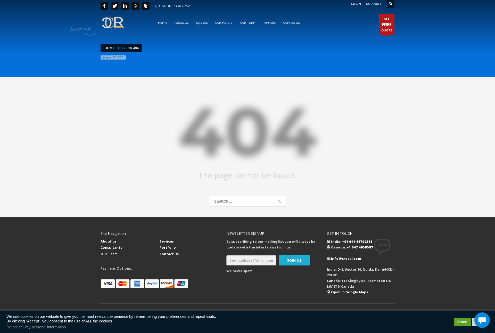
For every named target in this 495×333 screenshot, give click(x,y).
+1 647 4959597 (360, 247)
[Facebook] (104, 6)
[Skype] (146, 6)
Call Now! (183, 6)
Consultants (111, 247)
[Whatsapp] (135, 6)
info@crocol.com (346, 258)
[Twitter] (115, 6)
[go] (279, 201)
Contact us (169, 254)
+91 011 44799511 (357, 241)
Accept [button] (462, 322)
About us (109, 241)
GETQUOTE (386, 24)
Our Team (109, 254)
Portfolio (168, 247)
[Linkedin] (125, 6)
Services (167, 241)
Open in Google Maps (349, 292)
